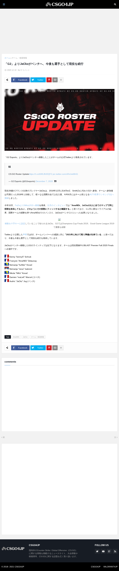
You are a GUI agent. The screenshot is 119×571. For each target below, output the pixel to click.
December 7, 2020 (44, 181)
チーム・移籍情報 (19, 58)
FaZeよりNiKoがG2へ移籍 (27, 205)
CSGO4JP (95, 567)
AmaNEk (16, 337)
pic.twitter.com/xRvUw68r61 (65, 174)
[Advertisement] (59, 31)
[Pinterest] (49, 79)
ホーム (7, 58)
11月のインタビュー (56, 205)
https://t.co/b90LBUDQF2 (40, 174)
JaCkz (25, 337)
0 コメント (25, 70)
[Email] (55, 79)
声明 (25, 234)
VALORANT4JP (110, 567)
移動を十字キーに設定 (15, 223)
